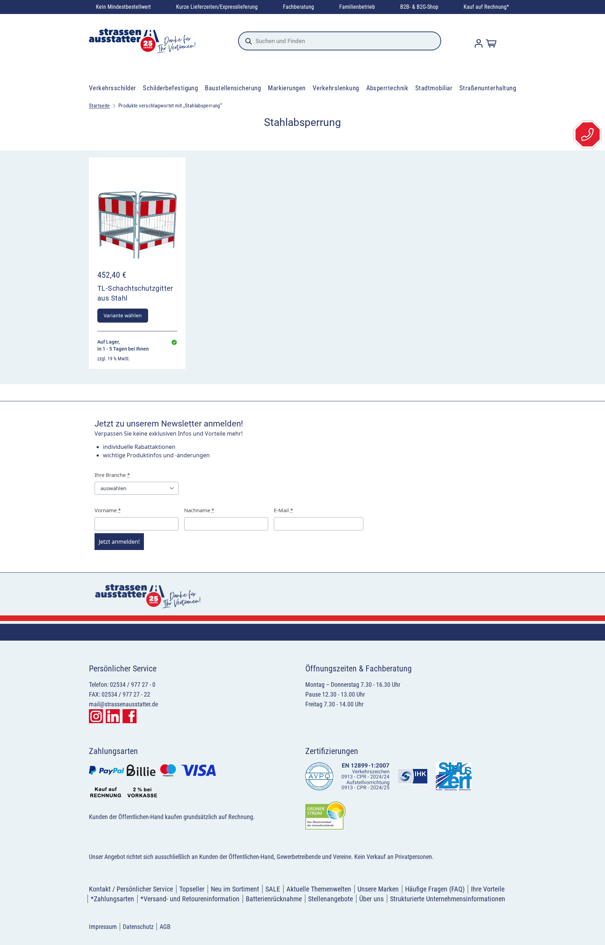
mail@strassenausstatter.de (123, 704)
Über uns (371, 899)
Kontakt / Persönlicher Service (131, 889)
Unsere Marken (378, 889)
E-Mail (283, 510)
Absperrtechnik (387, 88)
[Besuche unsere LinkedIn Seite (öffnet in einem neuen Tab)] (113, 716)
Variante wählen (123, 315)
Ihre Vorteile (488, 889)
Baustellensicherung (233, 88)
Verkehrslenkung (336, 88)
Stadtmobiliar (433, 88)
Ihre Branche (112, 474)
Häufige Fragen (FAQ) (435, 889)
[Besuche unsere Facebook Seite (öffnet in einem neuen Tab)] (130, 716)
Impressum (103, 926)
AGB (165, 926)
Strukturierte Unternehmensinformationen (447, 899)
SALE (272, 889)
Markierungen (287, 88)
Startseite (99, 106)
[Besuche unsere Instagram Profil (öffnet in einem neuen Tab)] (96, 716)
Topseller (191, 889)
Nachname (199, 510)
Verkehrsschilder (112, 88)
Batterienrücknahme (274, 899)
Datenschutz (138, 926)
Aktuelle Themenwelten (318, 889)
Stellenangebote (330, 899)
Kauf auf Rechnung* (486, 6)
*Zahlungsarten (112, 899)
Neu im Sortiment (235, 889)
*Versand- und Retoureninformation (189, 899)
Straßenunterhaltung (487, 88)
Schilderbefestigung (170, 88)
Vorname (108, 510)
